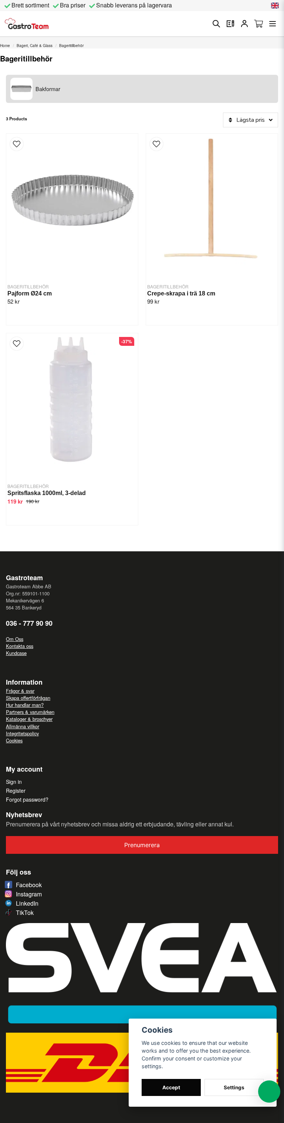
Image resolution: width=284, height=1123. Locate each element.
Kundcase (16, 652)
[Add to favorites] (230, 23)
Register (16, 790)
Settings (234, 1087)
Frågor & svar (20, 690)
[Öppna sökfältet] (216, 23)
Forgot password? (27, 799)
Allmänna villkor (22, 726)
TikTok (25, 912)
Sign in (14, 781)
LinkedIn (27, 903)
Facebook (29, 884)
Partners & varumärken (30, 711)
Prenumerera (142, 845)
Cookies (14, 740)
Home (5, 45)
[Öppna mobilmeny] (273, 23)
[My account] (244, 23)
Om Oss (14, 638)
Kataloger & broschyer (29, 718)
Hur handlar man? (25, 704)
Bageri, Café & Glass (35, 45)
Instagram (29, 894)
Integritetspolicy (22, 733)
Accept (171, 1087)
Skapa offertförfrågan (28, 697)
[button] (275, 5)
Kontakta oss (19, 645)
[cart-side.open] (258, 23)
